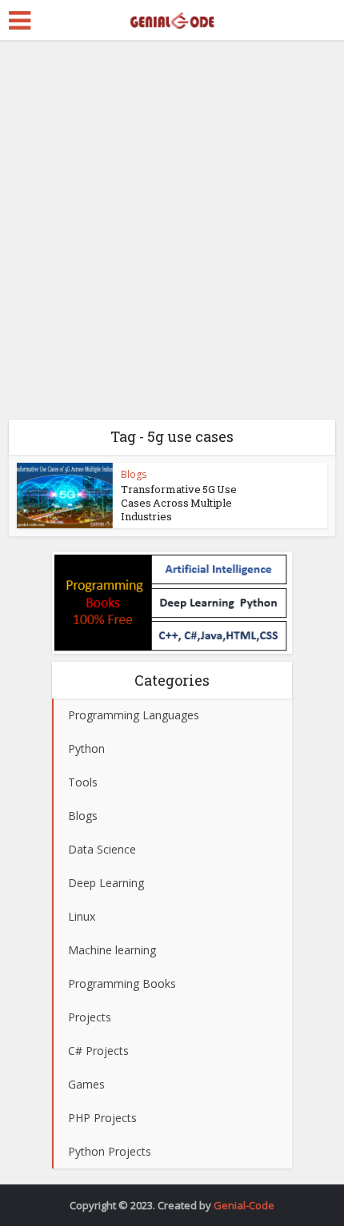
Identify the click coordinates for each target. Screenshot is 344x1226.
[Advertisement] (172, 236)
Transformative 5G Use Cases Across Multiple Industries (179, 502)
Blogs (133, 474)
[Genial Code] (171, 18)
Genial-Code (244, 1205)
